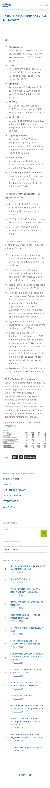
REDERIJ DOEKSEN (13, 496)
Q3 (21, 457)
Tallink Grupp (30, 457)
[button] (46, 4)
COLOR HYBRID (11, 479)
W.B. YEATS (9, 507)
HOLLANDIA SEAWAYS (14, 490)
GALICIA (7, 485)
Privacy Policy (25, 775)
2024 (15, 457)
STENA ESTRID (11, 501)
